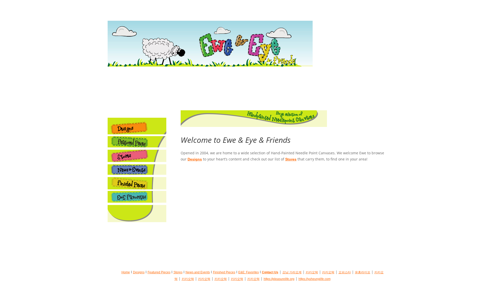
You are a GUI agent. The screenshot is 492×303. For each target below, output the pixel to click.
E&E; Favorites (248, 272)
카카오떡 (312, 272)
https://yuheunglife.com (315, 279)
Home (125, 272)
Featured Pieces (159, 272)
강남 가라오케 (292, 272)
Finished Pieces (224, 272)
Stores (290, 159)
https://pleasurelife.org (279, 279)
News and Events (198, 272)
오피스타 (345, 272)
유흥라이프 (362, 272)
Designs (195, 159)
